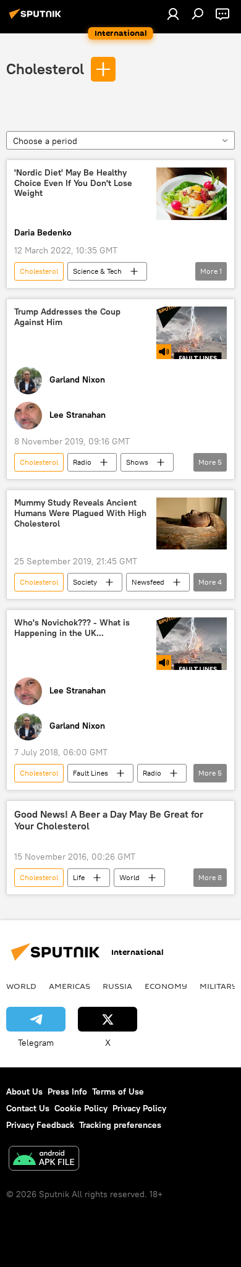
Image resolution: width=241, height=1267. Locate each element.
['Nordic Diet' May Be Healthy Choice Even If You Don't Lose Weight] (191, 193)
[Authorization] (173, 13)
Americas (69, 985)
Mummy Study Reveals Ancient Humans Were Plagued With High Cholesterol (80, 513)
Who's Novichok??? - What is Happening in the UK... (72, 627)
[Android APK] (44, 1160)
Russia (117, 985)
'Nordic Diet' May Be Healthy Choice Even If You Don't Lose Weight (73, 183)
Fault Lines (90, 773)
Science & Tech (97, 271)
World (129, 877)
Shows (137, 462)
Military (218, 985)
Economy (166, 985)
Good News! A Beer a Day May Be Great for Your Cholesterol (108, 820)
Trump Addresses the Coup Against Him (67, 317)
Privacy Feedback (40, 1124)
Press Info (67, 1091)
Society (85, 582)
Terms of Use (118, 1091)
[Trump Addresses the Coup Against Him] (191, 333)
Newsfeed (148, 582)
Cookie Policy (81, 1108)
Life (79, 877)
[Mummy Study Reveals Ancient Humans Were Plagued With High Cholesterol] (191, 523)
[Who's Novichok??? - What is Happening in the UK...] (191, 643)
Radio (82, 462)
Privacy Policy (139, 1108)
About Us (24, 1091)
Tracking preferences (120, 1124)
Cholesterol (45, 68)
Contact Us (27, 1108)
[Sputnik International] (37, 18)
